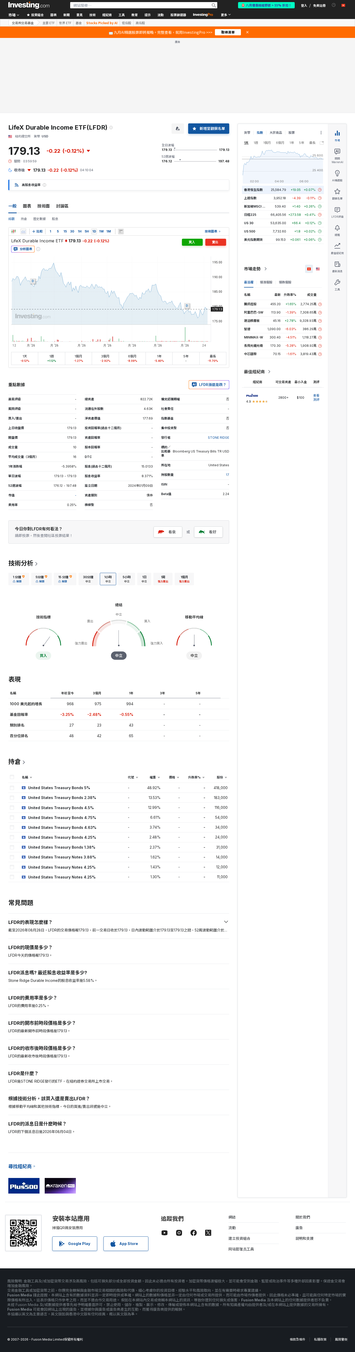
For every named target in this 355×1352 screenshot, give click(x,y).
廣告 (299, 1228)
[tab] (18, 579)
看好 (212, 532)
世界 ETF (65, 23)
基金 (79, 23)
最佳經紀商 (254, 371)
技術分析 (20, 563)
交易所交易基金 (23, 23)
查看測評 (316, 398)
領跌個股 (285, 282)
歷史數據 (39, 219)
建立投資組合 (239, 1238)
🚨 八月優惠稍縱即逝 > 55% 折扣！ (266, 5)
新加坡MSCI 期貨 (256, 206)
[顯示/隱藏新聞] (121, 231)
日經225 (250, 215)
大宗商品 (275, 133)
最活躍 (248, 282)
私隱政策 (320, 1339)
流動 (232, 1228)
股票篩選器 (178, 14)
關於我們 (302, 1217)
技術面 (43, 206)
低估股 (126, 23)
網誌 (232, 1217)
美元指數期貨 (253, 240)
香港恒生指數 (253, 190)
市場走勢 (252, 268)
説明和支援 (304, 1238)
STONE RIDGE (218, 437)
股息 (55, 219)
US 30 (248, 223)
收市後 (19, 170)
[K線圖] (13, 231)
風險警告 (341, 1339)
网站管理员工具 (241, 1249)
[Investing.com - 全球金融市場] (28, 5)
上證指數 (250, 198)
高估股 (140, 23)
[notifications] (334, 5)
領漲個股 (266, 282)
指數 (260, 133)
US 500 (249, 231)
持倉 (24, 219)
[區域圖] (23, 231)
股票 (291, 133)
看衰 (172, 532)
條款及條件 (297, 1339)
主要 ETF (48, 23)
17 (227, 475)
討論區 (62, 206)
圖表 (27, 206)
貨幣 (247, 133)
